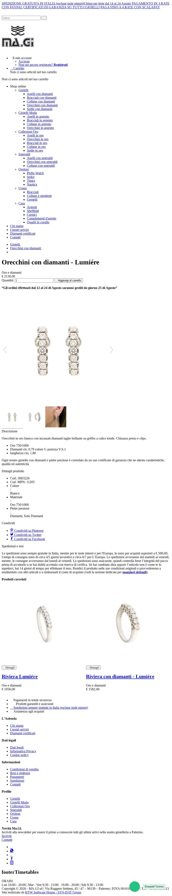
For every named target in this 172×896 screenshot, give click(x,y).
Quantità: (8, 280)
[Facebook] (11, 859)
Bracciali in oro (37, 143)
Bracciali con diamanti (41, 97)
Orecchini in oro (37, 139)
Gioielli (23, 90)
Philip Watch (35, 173)
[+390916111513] (11, 847)
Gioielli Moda (27, 112)
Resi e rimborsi (20, 773)
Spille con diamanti (39, 109)
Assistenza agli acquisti (28, 711)
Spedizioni (17, 780)
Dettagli (10, 667)
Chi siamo (16, 226)
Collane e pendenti (39, 196)
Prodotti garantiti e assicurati (34, 704)
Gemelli (32, 199)
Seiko (30, 177)
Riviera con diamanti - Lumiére (120, 676)
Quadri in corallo (38, 222)
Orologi (23, 169)
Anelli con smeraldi (40, 158)
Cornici (32, 214)
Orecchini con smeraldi (42, 162)
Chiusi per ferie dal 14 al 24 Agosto (107, 3)
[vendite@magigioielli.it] (11, 855)
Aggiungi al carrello (69, 280)
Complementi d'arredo (41, 218)
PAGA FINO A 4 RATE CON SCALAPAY (130, 7)
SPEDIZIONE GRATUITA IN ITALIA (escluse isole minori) (43, 3)
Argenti (32, 207)
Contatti (15, 237)
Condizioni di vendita (24, 769)
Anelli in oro (35, 135)
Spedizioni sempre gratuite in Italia (50, 707)
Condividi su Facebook (29, 539)
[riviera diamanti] (44, 623)
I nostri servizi (19, 229)
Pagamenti (17, 777)
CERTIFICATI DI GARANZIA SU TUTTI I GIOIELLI (61, 7)
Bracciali (33, 192)
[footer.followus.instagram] (11, 863)
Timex (31, 180)
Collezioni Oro (28, 131)
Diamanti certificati (22, 233)
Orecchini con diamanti (42, 105)
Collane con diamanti (41, 101)
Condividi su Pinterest (28, 530)
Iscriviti (7, 836)
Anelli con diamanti (40, 94)
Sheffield (33, 211)
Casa (21, 203)
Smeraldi (24, 154)
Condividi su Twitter (27, 535)
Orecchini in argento (40, 128)
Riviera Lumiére (20, 676)
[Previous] (5, 350)
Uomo (22, 188)
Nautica (32, 184)
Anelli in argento (38, 116)
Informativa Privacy (23, 751)
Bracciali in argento (40, 120)
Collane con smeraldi (41, 165)
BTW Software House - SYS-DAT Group (53, 892)
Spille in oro (35, 150)
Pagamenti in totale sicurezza (32, 700)
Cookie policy (19, 755)
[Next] (111, 350)
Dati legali (17, 747)
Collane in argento (39, 124)
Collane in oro (36, 146)
